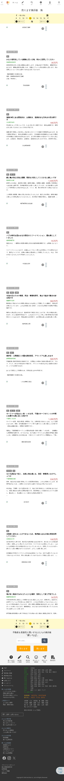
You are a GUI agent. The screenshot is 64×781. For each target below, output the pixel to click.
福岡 (32, 686)
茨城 (32, 672)
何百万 (33, 697)
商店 (12, 293)
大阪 (39, 680)
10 (23, 18)
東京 (50, 672)
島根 (43, 682)
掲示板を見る (8, 676)
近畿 (25, 680)
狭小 (12, 353)
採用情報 (4, 769)
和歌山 (51, 680)
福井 (39, 676)
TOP (5, 668)
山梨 (39, 674)
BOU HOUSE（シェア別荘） (32, 710)
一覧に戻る (21, 15)
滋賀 (32, 680)
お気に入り (7, 680)
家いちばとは (8, 678)
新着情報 (27, 695)
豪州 (32, 690)
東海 (25, 678)
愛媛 (39, 684)
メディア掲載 (6, 771)
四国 (25, 684)
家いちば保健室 (6, 743)
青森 (32, 670)
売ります (23, 648)
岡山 (32, 682)
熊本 (46, 686)
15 (41, 18)
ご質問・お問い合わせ (12, 714)
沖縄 (25, 688)
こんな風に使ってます (9, 732)
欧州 (39, 690)
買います (40, 648)
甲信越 (26, 674)
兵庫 (43, 680)
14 (37, 18)
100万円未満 (42, 695)
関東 (25, 672)
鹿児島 (55, 686)
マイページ (7, 671)
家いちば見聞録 (7, 753)
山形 (46, 670)
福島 (50, 670)
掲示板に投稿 (8, 673)
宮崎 (50, 686)
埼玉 (43, 672)
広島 (35, 682)
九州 (25, 686)
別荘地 (9, 471)
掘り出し (27, 697)
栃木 (35, 672)
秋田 (39, 670)
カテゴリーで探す (31, 707)
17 (48, 18)
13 (34, 18)
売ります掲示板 (7, 721)
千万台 (38, 697)
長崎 (39, 686)
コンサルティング (8, 751)
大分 (43, 686)
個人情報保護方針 (7, 767)
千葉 (46, 672)
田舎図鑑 (5, 737)
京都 (35, 680)
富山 (32, 676)
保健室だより (7, 745)
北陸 (25, 676)
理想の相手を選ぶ (8, 693)
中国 (25, 682)
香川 (32, 684)
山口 (46, 682)
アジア (44, 690)
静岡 (32, 678)
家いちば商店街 (7, 739)
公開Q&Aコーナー (8, 749)
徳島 (35, 684)
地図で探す (29, 692)
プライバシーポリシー (8, 765)
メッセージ (7, 683)
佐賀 (35, 686)
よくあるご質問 (7, 703)
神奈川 (55, 672)
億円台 (43, 697)
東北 (25, 670)
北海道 (26, 668)
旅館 (16, 293)
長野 (35, 674)
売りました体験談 (8, 730)
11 (27, 18)
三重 (43, 678)
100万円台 (34, 695)
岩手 (35, 670)
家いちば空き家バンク (9, 725)
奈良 (46, 680)
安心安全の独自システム (10, 695)
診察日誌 (5, 747)
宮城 (43, 670)
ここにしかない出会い (9, 691)
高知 (43, 684)
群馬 (39, 672)
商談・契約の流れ (8, 705)
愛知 (35, 678)
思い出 (13, 174)
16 (44, 18)
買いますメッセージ (9, 723)
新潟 (32, 674)
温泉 (18, 411)
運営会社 (4, 773)
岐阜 (39, 678)
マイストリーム (8, 685)
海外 (25, 690)
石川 (35, 676)
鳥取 (39, 682)
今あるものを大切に (9, 697)
